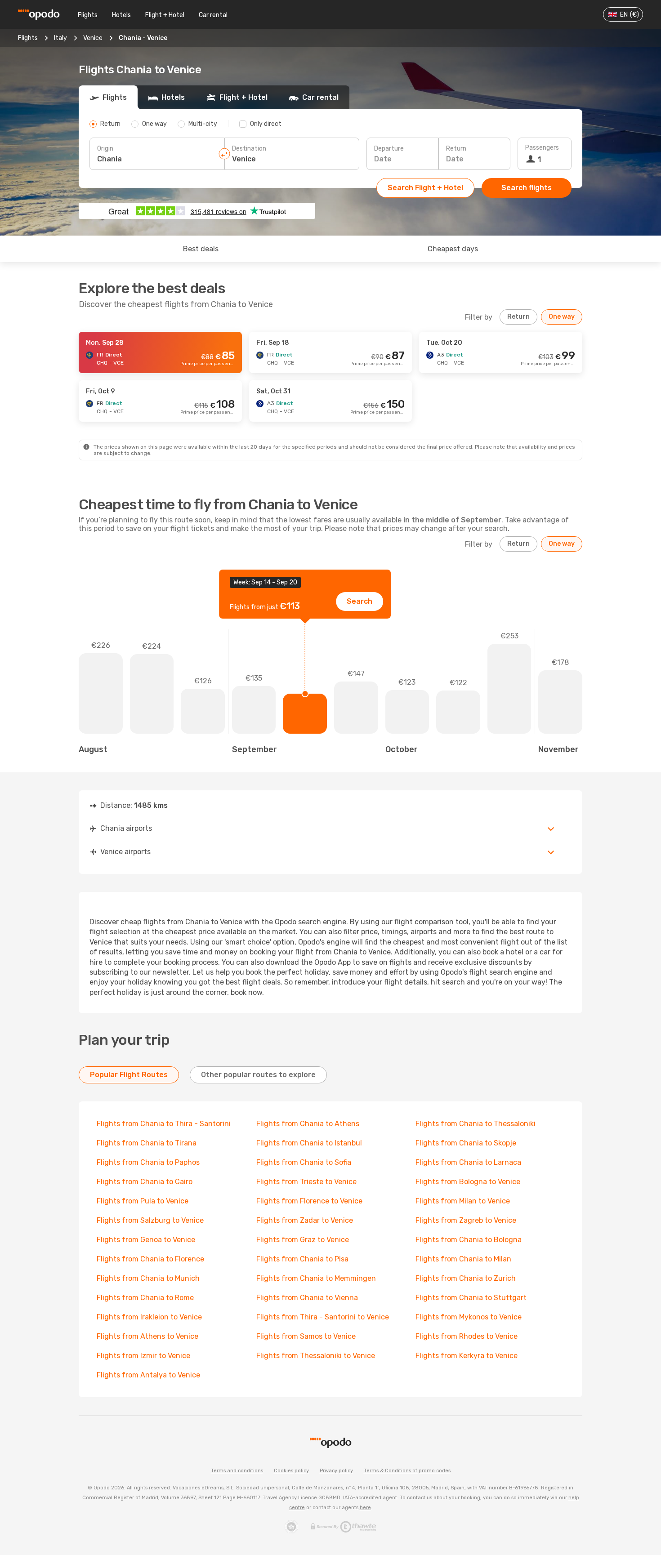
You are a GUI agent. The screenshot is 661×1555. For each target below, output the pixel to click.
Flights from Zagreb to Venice (465, 1220)
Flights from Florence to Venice (309, 1201)
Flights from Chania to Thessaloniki (475, 1123)
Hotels (121, 15)
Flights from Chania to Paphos (148, 1162)
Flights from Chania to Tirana (147, 1143)
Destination (249, 148)
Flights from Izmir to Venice (143, 1355)
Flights (88, 15)
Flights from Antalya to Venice (148, 1375)
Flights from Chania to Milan (463, 1259)
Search (359, 601)
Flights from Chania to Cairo (144, 1181)
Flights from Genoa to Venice (146, 1239)
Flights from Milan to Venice (462, 1201)
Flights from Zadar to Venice (304, 1220)
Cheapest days (453, 249)
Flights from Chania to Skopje (465, 1143)
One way (562, 317)
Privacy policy (336, 1471)
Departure (389, 148)
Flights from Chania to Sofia (303, 1162)
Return (456, 148)
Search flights (526, 187)
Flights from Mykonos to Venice (468, 1317)
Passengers (542, 147)
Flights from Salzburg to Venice (150, 1220)
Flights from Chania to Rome (145, 1297)
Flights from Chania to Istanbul (309, 1143)
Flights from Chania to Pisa (302, 1259)
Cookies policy (291, 1471)
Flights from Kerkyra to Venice (466, 1355)
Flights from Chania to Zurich (465, 1278)
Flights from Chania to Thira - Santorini (164, 1123)
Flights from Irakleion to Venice (149, 1317)
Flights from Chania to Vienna (307, 1297)
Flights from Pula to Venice (142, 1201)
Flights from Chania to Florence (150, 1259)
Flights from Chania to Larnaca (468, 1162)
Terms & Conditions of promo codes (407, 1471)
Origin (105, 148)
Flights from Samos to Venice (306, 1336)
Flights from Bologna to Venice (467, 1181)
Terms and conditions (237, 1471)
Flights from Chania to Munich (148, 1278)
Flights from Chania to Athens (307, 1123)
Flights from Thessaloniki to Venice (315, 1355)
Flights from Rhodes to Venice (466, 1336)
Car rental (213, 15)
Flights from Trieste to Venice (306, 1181)
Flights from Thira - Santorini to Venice (322, 1317)
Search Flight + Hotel (425, 187)
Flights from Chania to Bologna (468, 1239)
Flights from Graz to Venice (302, 1239)
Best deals (201, 249)
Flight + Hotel (164, 15)
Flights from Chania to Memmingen (316, 1278)
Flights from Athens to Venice (147, 1336)
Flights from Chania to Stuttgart (471, 1297)
